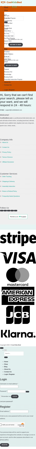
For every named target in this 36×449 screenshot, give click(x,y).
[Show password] (27, 391)
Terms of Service (7, 157)
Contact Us (8, 85)
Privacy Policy (6, 152)
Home (6, 7)
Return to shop (15, 44)
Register (4, 444)
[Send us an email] (8, 210)
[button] (9, 90)
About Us (7, 82)
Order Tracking (6, 176)
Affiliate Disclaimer (8, 162)
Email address (5, 411)
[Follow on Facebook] (1, 210)
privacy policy (4, 440)
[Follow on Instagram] (5, 210)
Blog (5, 49)
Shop (6, 10)
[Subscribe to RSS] (15, 210)
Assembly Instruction (8, 186)
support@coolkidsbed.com (13, 110)
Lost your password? (6, 401)
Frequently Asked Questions (11, 196)
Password (3, 391)
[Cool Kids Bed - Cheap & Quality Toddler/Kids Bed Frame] (11, 4)
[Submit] (6, 357)
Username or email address (9, 384)
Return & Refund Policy (9, 191)
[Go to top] (1, 348)
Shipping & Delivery (8, 181)
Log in (15, 396)
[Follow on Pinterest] (12, 210)
